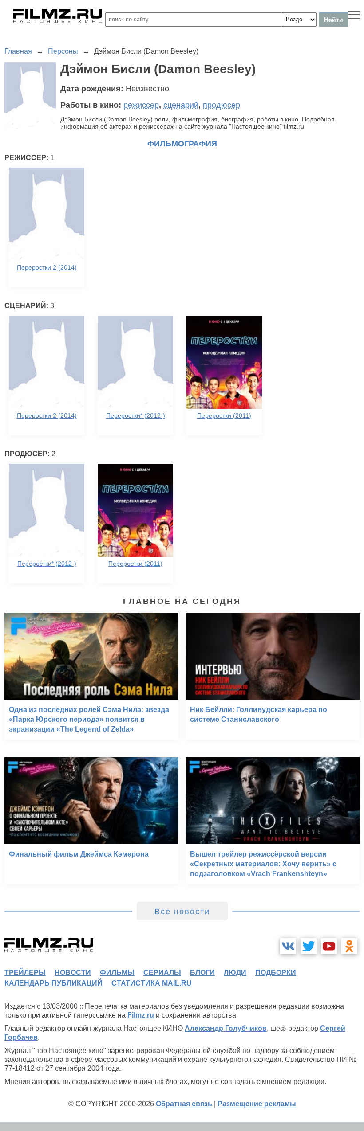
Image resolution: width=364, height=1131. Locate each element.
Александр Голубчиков (226, 1028)
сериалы (162, 972)
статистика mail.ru (151, 983)
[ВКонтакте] (288, 946)
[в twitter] (309, 946)
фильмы (117, 972)
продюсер (221, 105)
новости (73, 972)
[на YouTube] (329, 946)
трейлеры (25, 972)
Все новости (182, 911)
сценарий (180, 105)
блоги (202, 972)
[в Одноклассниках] (349, 946)
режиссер (141, 105)
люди (235, 972)
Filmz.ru (140, 1015)
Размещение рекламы (257, 1104)
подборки (275, 972)
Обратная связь (184, 1104)
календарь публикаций (53, 983)
